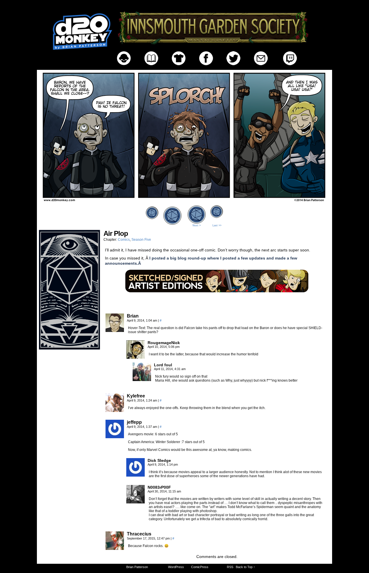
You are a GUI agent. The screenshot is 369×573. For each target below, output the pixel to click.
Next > (197, 225)
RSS (230, 567)
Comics (124, 240)
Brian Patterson (137, 567)
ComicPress (199, 567)
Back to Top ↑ (245, 567)
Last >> (216, 225)
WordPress (176, 567)
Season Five (141, 240)
